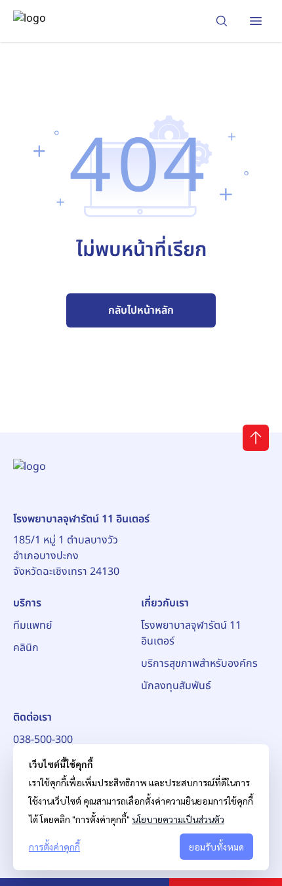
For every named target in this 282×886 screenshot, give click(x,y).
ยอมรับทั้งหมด (216, 847)
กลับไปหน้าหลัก (141, 310)
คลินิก (26, 648)
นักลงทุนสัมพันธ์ (176, 686)
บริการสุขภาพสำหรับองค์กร (199, 663)
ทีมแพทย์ (32, 625)
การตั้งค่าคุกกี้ (54, 847)
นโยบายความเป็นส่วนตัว (178, 819)
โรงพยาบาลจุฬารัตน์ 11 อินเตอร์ (191, 633)
